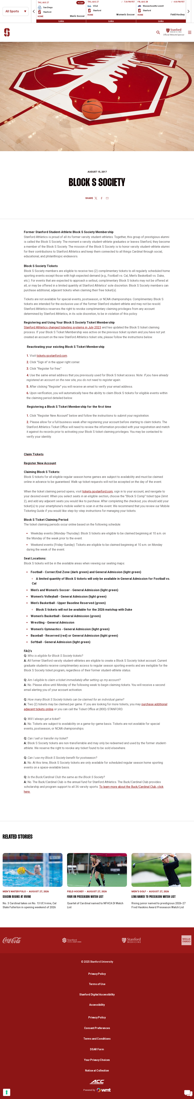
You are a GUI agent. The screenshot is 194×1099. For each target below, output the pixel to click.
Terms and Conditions (96, 1038)
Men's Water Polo (14, 891)
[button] (33, 11)
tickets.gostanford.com (52, 355)
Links (61, 21)
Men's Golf (138, 891)
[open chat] (188, 1093)
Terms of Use (97, 984)
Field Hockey (75, 891)
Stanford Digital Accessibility (98, 994)
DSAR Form (97, 1049)
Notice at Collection (97, 1070)
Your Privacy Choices (97, 1059)
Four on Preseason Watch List (85, 897)
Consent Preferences (97, 1028)
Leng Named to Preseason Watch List (153, 897)
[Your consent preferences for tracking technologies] (6, 1092)
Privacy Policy (98, 973)
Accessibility (98, 1004)
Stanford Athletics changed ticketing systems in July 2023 (62, 327)
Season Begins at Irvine (17, 897)
